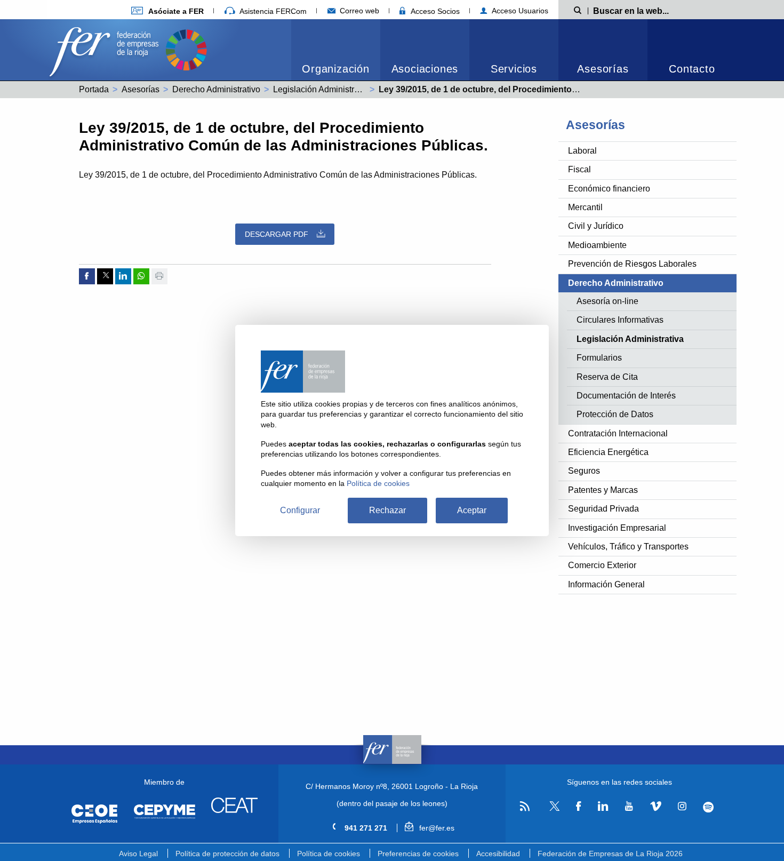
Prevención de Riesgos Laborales (632, 263)
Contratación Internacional (618, 433)
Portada (94, 89)
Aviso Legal (138, 853)
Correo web (358, 10)
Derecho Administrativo (216, 89)
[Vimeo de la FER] (655, 806)
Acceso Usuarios (519, 10)
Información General (606, 584)
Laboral (582, 150)
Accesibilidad (498, 853)
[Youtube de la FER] (629, 806)
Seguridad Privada (603, 508)
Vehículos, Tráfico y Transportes (628, 546)
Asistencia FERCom (272, 11)
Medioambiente (597, 245)
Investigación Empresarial (617, 527)
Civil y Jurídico (595, 225)
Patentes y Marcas (603, 490)
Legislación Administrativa (322, 89)
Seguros (584, 470)
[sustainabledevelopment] (186, 49)
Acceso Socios (434, 11)
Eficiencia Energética (608, 452)
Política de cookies (328, 853)
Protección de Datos (615, 414)
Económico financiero (609, 188)
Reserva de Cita (607, 376)
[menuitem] (335, 50)
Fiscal (579, 169)
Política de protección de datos (227, 853)
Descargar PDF (276, 234)
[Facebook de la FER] (578, 806)
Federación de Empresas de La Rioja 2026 (610, 853)
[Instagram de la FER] (682, 806)
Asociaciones (425, 69)
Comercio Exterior (602, 565)
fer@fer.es (435, 828)
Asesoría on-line (607, 301)
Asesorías (602, 69)
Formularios (599, 357)
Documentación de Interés (626, 395)
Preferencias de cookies (418, 853)
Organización (336, 69)
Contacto (692, 69)
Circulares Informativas (620, 319)
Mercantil (585, 207)
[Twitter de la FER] (552, 809)
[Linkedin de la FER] (603, 806)
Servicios (514, 69)
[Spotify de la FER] (708, 806)
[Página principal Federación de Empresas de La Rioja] (106, 49)
